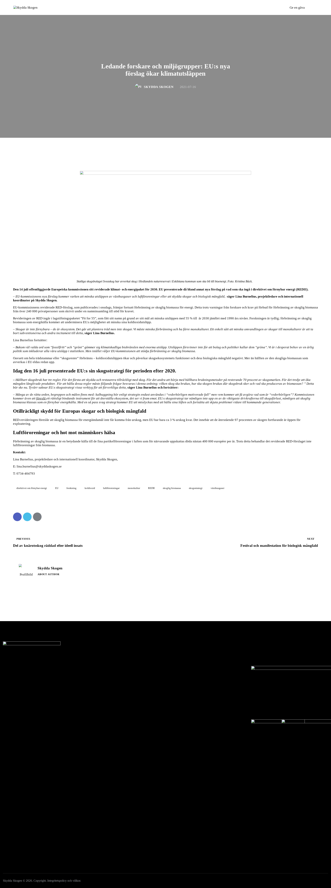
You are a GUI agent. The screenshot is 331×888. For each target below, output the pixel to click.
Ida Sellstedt (35, 654)
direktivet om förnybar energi (31, 488)
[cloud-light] (26, 683)
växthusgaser (217, 488)
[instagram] (16, 683)
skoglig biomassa (172, 488)
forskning (71, 488)
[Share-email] (37, 516)
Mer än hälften (254, 358)
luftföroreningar (111, 488)
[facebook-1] (7, 683)
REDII (151, 488)
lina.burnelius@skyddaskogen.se (39, 466)
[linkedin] (45, 683)
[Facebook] (17, 516)
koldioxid (90, 488)
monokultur (134, 488)
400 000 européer (214, 441)
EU (56, 488)
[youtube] (36, 683)
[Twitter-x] (27, 516)
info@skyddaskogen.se (27, 659)
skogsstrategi (195, 488)
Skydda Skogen (50, 568)
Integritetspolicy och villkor (63, 880)
